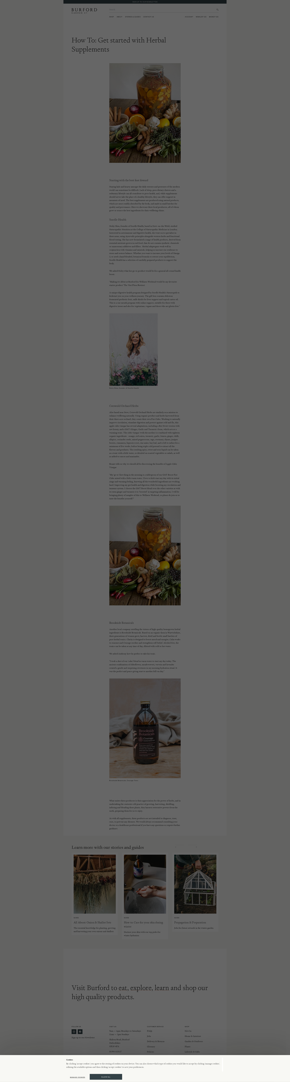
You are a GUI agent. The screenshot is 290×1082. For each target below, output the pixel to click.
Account (189, 17)
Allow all (106, 1077)
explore (140, 987)
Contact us (148, 17)
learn (162, 987)
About (119, 17)
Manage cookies (77, 1077)
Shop (111, 17)
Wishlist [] (201, 17)
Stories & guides (133, 17)
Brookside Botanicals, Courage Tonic (123, 780)
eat (123, 987)
